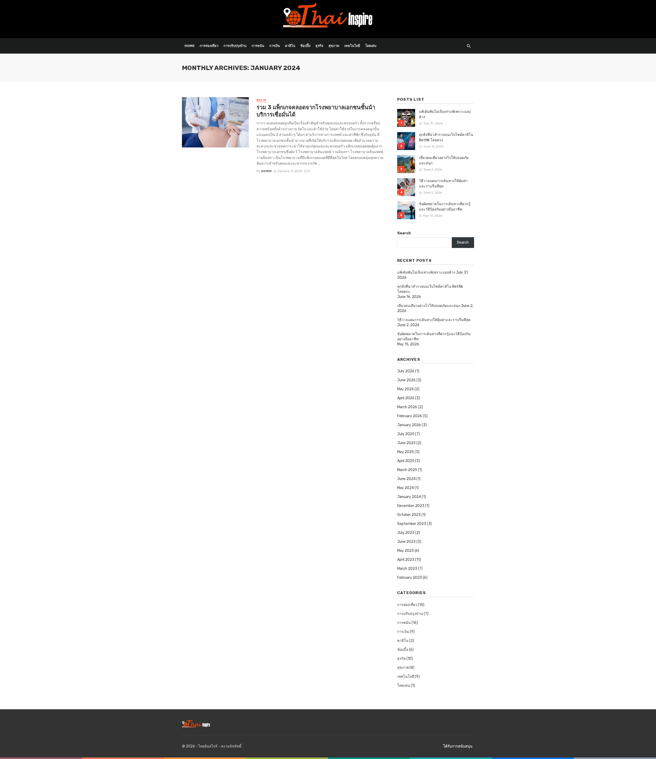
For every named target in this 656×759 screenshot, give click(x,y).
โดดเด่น (370, 46)
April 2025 (405, 461)
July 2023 (405, 533)
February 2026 (409, 416)
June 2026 (406, 380)
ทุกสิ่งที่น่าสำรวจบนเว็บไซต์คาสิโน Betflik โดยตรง (446, 137)
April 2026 (405, 398)
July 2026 (405, 371)
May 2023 (405, 550)
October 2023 (409, 515)
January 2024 (409, 497)
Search (404, 233)
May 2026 (405, 389)
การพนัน (258, 46)
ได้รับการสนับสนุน (458, 746)
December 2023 (410, 506)
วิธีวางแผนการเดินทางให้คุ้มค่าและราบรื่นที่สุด (443, 183)
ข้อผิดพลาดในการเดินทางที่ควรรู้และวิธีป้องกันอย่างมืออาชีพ (444, 207)
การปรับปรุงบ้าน (235, 46)
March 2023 (407, 568)
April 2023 (405, 559)
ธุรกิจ (319, 46)
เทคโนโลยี (352, 46)
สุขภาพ (334, 46)
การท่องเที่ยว (209, 46)
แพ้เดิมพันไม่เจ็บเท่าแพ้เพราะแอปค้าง (445, 114)
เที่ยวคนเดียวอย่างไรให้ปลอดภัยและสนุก (443, 160)
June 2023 (406, 542)
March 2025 (407, 470)
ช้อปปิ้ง (305, 46)
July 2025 (405, 434)
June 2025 (406, 443)
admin (266, 171)
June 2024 (406, 479)
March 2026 (407, 407)
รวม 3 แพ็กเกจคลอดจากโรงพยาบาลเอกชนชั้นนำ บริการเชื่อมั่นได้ (316, 111)
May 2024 (405, 488)
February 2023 (409, 577)
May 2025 (405, 452)
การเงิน (274, 46)
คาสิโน (290, 46)
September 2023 (411, 524)
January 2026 (409, 425)
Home (189, 46)
